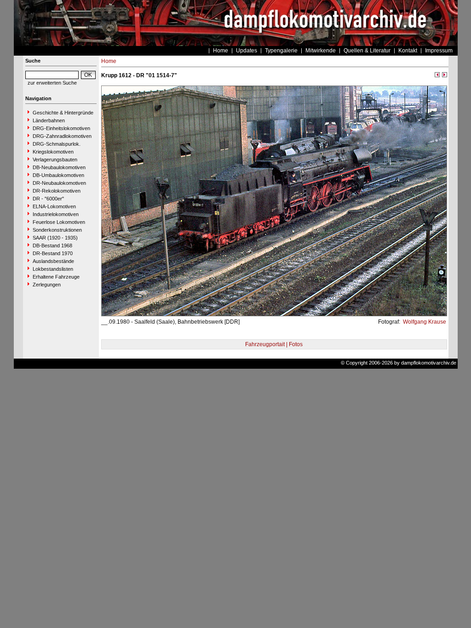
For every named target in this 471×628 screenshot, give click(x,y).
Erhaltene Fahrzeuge (56, 277)
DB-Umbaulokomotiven (58, 175)
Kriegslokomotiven (53, 151)
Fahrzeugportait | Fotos (274, 344)
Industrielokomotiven (56, 214)
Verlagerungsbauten (55, 159)
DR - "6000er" (48, 198)
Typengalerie (281, 50)
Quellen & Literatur (367, 50)
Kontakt (407, 50)
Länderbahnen (49, 120)
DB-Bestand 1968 (52, 245)
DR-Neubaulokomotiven (59, 183)
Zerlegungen (47, 284)
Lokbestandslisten (53, 269)
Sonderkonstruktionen (57, 230)
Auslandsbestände (53, 261)
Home (220, 50)
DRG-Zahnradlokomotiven (62, 136)
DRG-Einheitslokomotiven (61, 128)
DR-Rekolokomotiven (56, 191)
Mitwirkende (320, 50)
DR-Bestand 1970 (53, 253)
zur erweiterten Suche (52, 83)
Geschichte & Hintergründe (63, 112)
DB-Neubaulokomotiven (59, 167)
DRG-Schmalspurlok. (56, 144)
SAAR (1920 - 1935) (55, 237)
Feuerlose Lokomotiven (59, 222)
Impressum (439, 50)
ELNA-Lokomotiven (54, 206)
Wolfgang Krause (424, 322)
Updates (246, 50)
